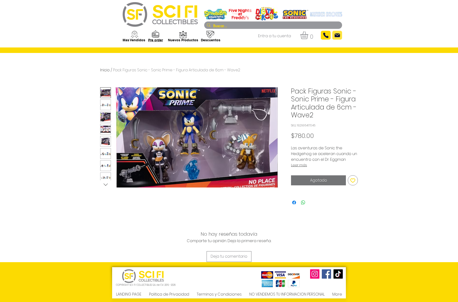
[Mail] (337, 35)
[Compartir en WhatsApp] (303, 202)
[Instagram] (314, 274)
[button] (308, 35)
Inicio (105, 70)
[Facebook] (326, 274)
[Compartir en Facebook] (294, 202)
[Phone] (326, 35)
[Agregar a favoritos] (353, 180)
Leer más (299, 165)
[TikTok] (338, 274)
